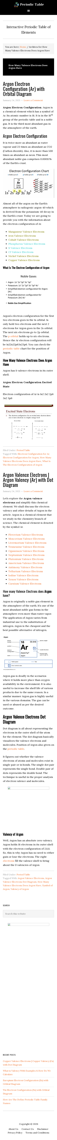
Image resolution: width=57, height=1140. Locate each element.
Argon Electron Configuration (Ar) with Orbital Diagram (24, 88)
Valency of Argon (20, 889)
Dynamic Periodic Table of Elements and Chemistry (28, 4)
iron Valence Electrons (22, 235)
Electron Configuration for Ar (33, 453)
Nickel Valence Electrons (23, 256)
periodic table (11, 348)
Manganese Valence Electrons (26, 231)
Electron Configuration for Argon (21, 457)
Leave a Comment (33, 100)
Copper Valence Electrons (24, 260)
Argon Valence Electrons (31, 878)
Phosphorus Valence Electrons (26, 243)
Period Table (23, 450)
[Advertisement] (23, 1005)
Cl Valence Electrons (20, 252)
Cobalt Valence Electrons (23, 239)
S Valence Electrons (20, 248)
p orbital (13, 336)
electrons (8, 860)
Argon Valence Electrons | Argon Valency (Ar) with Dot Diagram (28, 479)
